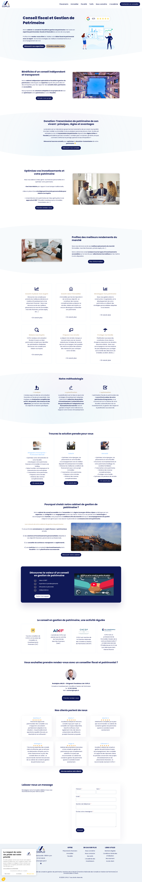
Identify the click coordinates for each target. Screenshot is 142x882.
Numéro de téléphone (83, 804)
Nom (98, 789)
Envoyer (80, 830)
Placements (63, 4)
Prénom (79, 789)
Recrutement (110, 858)
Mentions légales (110, 851)
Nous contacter (90, 853)
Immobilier (74, 4)
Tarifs (91, 4)
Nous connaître (101, 4)
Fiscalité (84, 4)
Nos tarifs (90, 856)
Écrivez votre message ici (84, 811)
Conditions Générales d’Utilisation (110, 855)
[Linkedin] (41, 863)
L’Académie (113, 4)
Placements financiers (70, 851)
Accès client (110, 861)
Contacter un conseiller (130, 4)
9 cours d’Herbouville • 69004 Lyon (41, 856)
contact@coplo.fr (41, 861)
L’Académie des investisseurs (90, 860)
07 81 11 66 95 (41, 858)
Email (78, 796)
